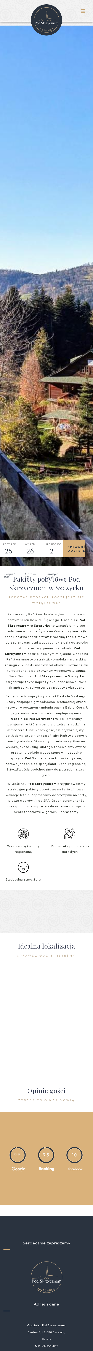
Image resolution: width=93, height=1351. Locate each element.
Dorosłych (55, 565)
